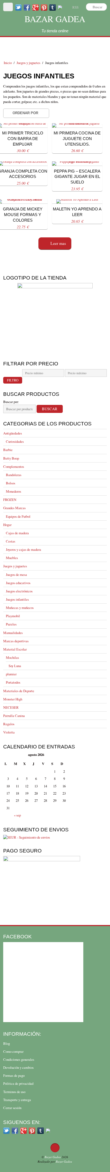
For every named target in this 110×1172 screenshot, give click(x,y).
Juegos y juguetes (28, 62)
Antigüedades (12, 433)
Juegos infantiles (17, 599)
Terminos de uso (14, 1091)
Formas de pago (14, 1075)
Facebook (17, 936)
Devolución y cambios (18, 1067)
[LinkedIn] (60, 7)
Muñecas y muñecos (20, 607)
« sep (17, 815)
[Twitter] (18, 7)
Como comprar (13, 1051)
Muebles (12, 557)
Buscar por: (11, 401)
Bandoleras (13, 474)
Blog (6, 1043)
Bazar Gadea (55, 19)
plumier (11, 674)
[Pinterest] (44, 7)
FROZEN (9, 499)
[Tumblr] (52, 7)
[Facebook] (27, 7)
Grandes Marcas (14, 507)
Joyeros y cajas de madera (23, 549)
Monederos (13, 491)
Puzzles (11, 624)
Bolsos (10, 483)
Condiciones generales (18, 1059)
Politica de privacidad (18, 1083)
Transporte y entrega (17, 1099)
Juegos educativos (18, 582)
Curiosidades (15, 441)
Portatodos (13, 682)
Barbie (8, 449)
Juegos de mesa (16, 574)
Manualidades (13, 632)
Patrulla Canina (14, 715)
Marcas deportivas (16, 641)
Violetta (9, 732)
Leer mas (58, 243)
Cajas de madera (17, 533)
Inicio (8, 62)
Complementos (13, 466)
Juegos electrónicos (19, 591)
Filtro (12, 380)
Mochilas (12, 657)
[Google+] (35, 7)
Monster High (12, 699)
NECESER (11, 707)
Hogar (7, 524)
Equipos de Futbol (18, 516)
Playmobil (13, 615)
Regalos (8, 723)
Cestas (10, 541)
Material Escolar (15, 649)
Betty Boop (11, 458)
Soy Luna (15, 665)
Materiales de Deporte (18, 690)
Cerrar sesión (12, 1107)
